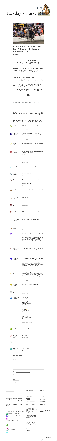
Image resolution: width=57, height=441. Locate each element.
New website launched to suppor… (18, 415)
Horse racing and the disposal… (15, 413)
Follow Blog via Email (29, 390)
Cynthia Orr (15, 258)
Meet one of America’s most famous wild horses (37, 113)
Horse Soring (17, 108)
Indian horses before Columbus (31, 415)
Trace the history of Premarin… (19, 411)
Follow (28, 398)
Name (14, 371)
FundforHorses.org (43, 401)
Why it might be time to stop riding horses (12, 403)
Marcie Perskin (16, 297)
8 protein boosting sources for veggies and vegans (20, 113)
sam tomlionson (16, 248)
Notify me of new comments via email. (19, 382)
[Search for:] (10, 390)
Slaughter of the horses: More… (16, 420)
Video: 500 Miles (28, 421)
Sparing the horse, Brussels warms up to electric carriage (14, 406)
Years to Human (10, 415)
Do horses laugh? (12, 429)
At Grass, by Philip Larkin (10, 395)
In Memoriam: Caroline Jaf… (15, 427)
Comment (15, 359)
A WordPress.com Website (47, 437)
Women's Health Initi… (11, 411)
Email (14, 374)
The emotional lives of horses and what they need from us (15, 400)
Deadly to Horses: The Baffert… (19, 422)
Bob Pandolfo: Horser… (11, 422)
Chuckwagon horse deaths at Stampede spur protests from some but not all (31, 409)
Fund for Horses (16, 189)
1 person (27, 129)
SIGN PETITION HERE (28, 60)
